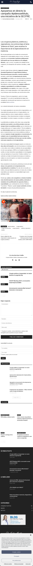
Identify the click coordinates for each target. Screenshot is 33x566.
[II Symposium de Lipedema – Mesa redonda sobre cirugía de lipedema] (4, 391)
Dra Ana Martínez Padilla (8, 19)
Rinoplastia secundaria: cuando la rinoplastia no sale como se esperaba (24, 436)
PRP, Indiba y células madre (8, 417)
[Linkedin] (16, 260)
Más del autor (5, 269)
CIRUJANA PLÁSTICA (5, 8)
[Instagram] (13, 260)
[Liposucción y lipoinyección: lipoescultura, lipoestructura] (4, 376)
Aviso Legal (28, 563)
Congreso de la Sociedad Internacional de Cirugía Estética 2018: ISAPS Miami (25, 238)
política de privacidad (13, 354)
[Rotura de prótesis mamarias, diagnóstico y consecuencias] (4, 496)
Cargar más (15, 397)
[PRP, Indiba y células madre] (8, 410)
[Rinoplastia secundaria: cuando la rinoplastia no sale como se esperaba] (24, 428)
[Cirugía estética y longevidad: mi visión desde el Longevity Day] (4, 275)
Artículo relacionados (7, 267)
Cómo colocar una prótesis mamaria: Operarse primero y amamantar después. (24, 418)
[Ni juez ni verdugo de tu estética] (8, 428)
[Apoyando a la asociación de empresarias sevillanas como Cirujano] (4, 384)
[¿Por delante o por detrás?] (4, 489)
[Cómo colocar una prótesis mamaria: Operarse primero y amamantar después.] (24, 410)
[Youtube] (19, 260)
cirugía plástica (19, 226)
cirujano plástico (16, 228)
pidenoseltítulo (10, 102)
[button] (30, 535)
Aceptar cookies (16, 552)
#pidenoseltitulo (11, 226)
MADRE (19, 415)
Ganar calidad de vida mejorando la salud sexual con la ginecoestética (8, 238)
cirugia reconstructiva (6, 228)
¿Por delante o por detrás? (16, 487)
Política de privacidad (18, 563)
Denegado (16, 556)
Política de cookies (8, 563)
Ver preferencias (16, 560)
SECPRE (3, 230)
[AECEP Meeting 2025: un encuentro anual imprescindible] (4, 282)
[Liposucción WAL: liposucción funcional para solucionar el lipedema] (4, 482)
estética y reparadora (25, 228)
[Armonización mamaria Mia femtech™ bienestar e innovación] (4, 290)
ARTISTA (3, 510)
